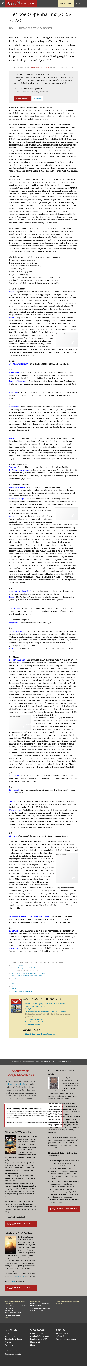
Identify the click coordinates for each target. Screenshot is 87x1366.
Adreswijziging (62, 1333)
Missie (33, 1345)
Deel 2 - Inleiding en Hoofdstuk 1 (23, 968)
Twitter (8, 1342)
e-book (12, 1281)
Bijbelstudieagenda (13, 1354)
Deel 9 (13, 986)
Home (7, 1333)
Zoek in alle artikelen (13, 1339)
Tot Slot (32, 1024)
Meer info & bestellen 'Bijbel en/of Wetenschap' (18, 1223)
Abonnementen (36, 1333)
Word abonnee (65, 4)
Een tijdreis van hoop (33, 1009)
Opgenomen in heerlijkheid (35, 1006)
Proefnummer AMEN (39, 1339)
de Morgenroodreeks (16, 1084)
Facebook (9, 1345)
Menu (2, 5)
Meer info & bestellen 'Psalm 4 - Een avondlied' (19, 1288)
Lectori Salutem (45, 1004)
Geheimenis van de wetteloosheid (46, 1011)
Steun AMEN (35, 1342)
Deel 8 (13, 984)
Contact (7, 1317)
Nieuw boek (42, 1022)
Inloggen (80, 4)
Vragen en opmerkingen (66, 1339)
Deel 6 (13, 978)
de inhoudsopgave (17, 1276)
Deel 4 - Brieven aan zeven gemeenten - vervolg (28, 973)
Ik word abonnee (22, 99)
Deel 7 (13, 981)
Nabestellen (61, 1336)
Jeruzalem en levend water (35, 1019)
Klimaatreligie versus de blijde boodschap (40, 1034)
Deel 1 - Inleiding (17, 965)
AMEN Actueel (11, 1336)
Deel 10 (13, 989)
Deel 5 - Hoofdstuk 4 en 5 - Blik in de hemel (26, 976)
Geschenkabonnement (39, 1336)
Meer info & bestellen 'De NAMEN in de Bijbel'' (63, 1209)
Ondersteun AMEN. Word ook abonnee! (56, 1062)
